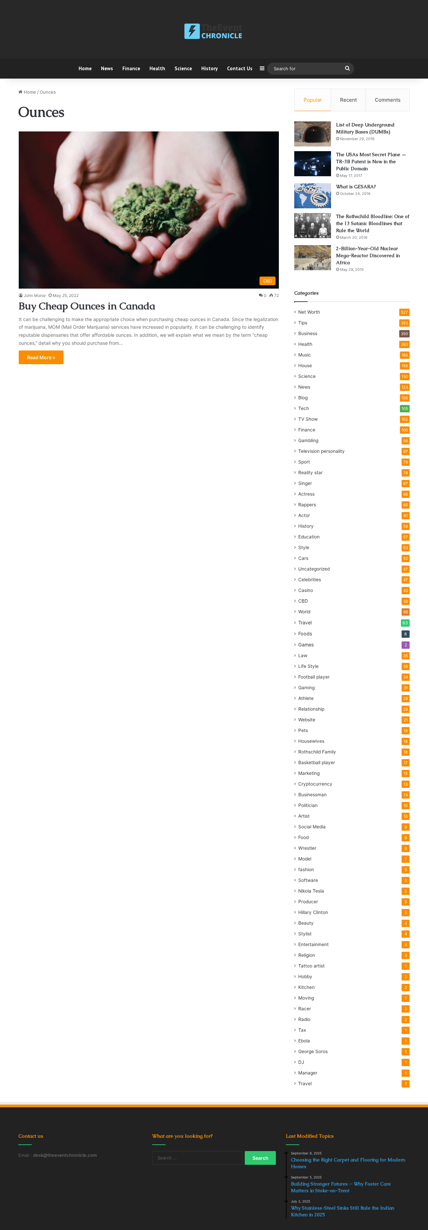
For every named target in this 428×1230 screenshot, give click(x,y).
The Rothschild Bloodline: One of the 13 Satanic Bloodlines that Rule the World (372, 223)
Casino (305, 590)
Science (183, 68)
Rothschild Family (317, 751)
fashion (306, 869)
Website (306, 719)
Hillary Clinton (313, 912)
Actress (306, 494)
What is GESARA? (356, 187)
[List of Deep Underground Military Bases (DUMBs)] (312, 133)
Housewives (311, 741)
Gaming (306, 687)
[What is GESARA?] (312, 195)
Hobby (305, 976)
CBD (303, 601)
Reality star (310, 472)
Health (157, 68)
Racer (304, 1008)
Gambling (308, 440)
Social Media (312, 826)
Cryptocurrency (315, 784)
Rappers (307, 504)
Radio (304, 1019)
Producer (308, 901)
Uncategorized (314, 569)
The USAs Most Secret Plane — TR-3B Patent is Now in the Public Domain (371, 161)
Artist (304, 816)
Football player (314, 677)
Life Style (308, 666)
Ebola (304, 1040)
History (209, 68)
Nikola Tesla (311, 891)
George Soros (313, 1051)
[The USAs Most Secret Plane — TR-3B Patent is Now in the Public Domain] (312, 163)
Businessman (312, 794)
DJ (301, 1062)
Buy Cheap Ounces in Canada (87, 305)
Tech (303, 408)
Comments (388, 100)
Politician (308, 805)
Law (302, 655)
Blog (303, 397)
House (305, 365)
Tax (302, 1030)
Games (306, 644)
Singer (305, 483)
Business (307, 333)
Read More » (41, 357)
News (107, 68)
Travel (305, 622)
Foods (305, 633)
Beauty (306, 923)
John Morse (35, 295)
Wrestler (307, 848)
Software (308, 880)
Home (85, 68)
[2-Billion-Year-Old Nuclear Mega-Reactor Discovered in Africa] (312, 257)
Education (309, 536)
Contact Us (239, 68)
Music (304, 354)
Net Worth (309, 312)
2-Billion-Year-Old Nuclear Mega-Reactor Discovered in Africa (368, 255)
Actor (304, 515)
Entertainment (313, 944)
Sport (304, 462)
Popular (313, 100)
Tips (302, 322)
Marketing (309, 773)
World (304, 611)
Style (303, 547)
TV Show (308, 419)
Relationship (311, 709)
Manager (307, 1072)
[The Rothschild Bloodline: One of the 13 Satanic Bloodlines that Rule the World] (312, 225)
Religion (306, 955)
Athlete (306, 698)
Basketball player (316, 762)
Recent (348, 100)
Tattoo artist (311, 965)
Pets (303, 730)
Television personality (321, 451)
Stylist (305, 933)
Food (303, 837)
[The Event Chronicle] (214, 31)
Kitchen (306, 987)
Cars (303, 558)
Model (304, 858)
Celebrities (309, 579)
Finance (131, 68)
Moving (306, 998)
